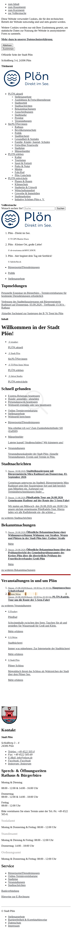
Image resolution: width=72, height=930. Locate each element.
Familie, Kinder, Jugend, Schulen (32, 142)
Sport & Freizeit (23, 163)
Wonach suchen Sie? (12, 208)
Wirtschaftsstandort (25, 190)
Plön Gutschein (23, 175)
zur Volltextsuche (17, 13)
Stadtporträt (21, 102)
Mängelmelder (22, 151)
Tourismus (20, 160)
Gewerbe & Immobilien (27, 193)
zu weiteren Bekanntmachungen (18, 570)
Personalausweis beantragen (23, 401)
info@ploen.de (20, 757)
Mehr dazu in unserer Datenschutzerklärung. (27, 39)
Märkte (18, 169)
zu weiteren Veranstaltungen (16, 605)
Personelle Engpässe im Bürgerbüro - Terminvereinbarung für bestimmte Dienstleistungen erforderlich (33, 294)
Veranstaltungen (23, 121)
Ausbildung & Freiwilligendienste (33, 99)
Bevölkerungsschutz (25, 130)
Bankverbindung (10, 890)
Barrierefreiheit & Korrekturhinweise (27, 919)
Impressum (14, 925)
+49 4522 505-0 (21, 751)
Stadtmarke (21, 114)
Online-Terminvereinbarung (23, 410)
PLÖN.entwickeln (17, 178)
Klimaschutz (21, 184)
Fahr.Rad (19, 172)
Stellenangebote (23, 96)
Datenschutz (14, 922)
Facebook (19, 760)
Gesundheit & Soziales (27, 139)
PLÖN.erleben (16, 154)
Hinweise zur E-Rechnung (15, 896)
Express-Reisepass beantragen (24, 395)
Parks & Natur (22, 166)
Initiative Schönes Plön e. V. (30, 199)
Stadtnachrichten (23, 105)
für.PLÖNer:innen (17, 124)
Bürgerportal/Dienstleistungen (24, 873)
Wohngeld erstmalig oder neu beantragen (29, 404)
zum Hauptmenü (17, 7)
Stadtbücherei (22, 136)
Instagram (19, 763)
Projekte (19, 118)
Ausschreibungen (24, 111)
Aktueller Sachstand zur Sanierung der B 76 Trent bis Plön (32, 313)
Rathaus (19, 127)
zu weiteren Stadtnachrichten (16, 517)
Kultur (18, 157)
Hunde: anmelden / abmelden (23, 398)
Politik (18, 133)
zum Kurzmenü (16, 10)
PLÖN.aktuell (15, 93)
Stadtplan (20, 148)
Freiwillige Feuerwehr (26, 145)
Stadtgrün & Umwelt (26, 187)
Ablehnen (7, 45)
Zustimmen (8, 49)
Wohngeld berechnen (19, 416)
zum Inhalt (13, 4)
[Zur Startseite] (26, 88)
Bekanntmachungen (25, 108)
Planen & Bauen (23, 181)
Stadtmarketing (23, 196)
